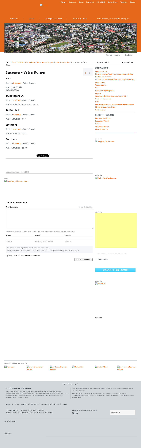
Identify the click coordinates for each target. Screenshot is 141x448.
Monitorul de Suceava (10, 426)
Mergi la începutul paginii (70, 384)
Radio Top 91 (95, 426)
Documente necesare (103, 99)
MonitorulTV (24, 426)
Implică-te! (90, 2)
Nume (9, 238)
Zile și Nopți (121, 426)
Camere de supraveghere (104, 90)
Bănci (97, 88)
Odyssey (98, 124)
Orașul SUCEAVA (21, 8)
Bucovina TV (37, 426)
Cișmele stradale (101, 71)
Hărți (97, 102)
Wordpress (11, 438)
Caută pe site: (110, 412)
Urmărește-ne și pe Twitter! (115, 270)
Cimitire (98, 93)
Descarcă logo (112, 2)
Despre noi (72, 2)
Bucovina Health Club (103, 118)
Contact (132, 2)
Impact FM (64, 426)
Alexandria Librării (102, 126)
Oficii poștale (100, 110)
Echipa (81, 2)
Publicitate (123, 2)
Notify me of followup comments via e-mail (24, 255)
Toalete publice (100, 85)
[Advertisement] (116, 230)
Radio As (131, 426)
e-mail (44, 238)
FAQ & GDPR (101, 2)
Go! (133, 18)
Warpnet (108, 426)
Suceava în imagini (113, 55)
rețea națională (44, 393)
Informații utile (30, 62)
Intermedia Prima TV (76, 426)
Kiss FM (85, 426)
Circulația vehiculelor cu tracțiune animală (110, 96)
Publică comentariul (83, 260)
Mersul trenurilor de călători (105, 107)
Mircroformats (27, 438)
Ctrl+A (75, 413)
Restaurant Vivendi (102, 121)
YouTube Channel (101, 259)
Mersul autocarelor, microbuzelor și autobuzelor (53, 62)
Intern (73, 62)
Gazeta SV (50, 426)
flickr (41, 438)
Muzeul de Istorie (101, 129)
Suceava (17, 83)
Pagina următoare (127, 62)
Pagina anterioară (103, 62)
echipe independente (30, 391)
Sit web (68, 238)
